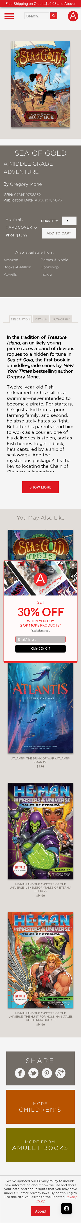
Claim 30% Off (40, 648)
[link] (41, 579)
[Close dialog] (73, 565)
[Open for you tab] (66, 1208)
